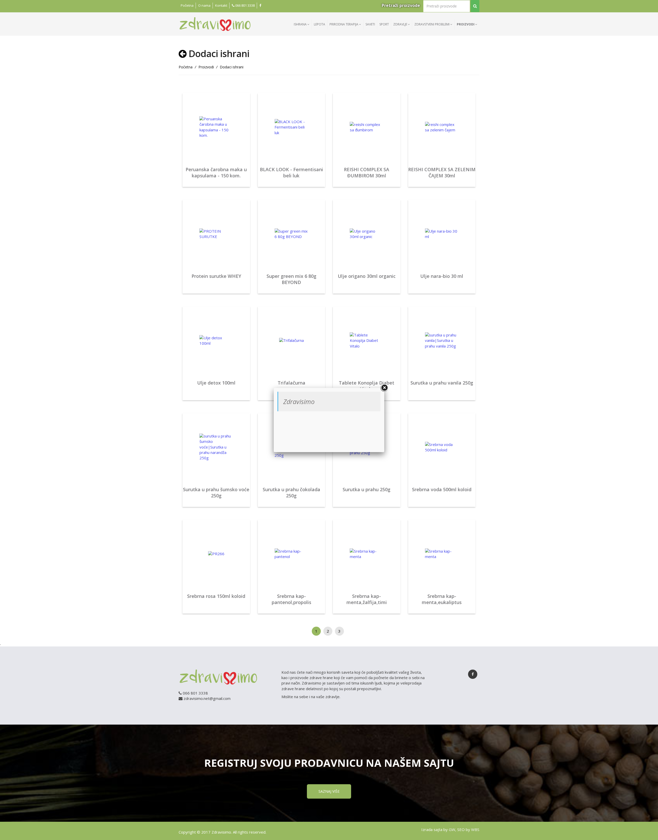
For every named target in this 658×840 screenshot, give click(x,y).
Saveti (370, 24)
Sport (384, 24)
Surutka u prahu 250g (366, 489)
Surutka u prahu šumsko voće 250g (216, 492)
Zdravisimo (299, 401)
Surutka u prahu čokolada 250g (291, 492)
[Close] (384, 387)
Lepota (319, 24)
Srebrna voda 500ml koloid (441, 489)
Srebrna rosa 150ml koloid (216, 596)
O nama (204, 5)
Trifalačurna (291, 383)
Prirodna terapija (344, 24)
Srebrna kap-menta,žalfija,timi (366, 599)
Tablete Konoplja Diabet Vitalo (366, 386)
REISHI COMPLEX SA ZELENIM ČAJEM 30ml (442, 172)
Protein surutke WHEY (216, 276)
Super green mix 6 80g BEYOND (291, 279)
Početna (187, 5)
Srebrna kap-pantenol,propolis (291, 599)
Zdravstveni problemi (432, 24)
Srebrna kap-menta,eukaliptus (442, 599)
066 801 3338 (244, 5)
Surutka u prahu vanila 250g (441, 383)
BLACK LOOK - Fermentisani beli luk (291, 172)
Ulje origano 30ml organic (367, 276)
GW (452, 829)
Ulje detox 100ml (216, 383)
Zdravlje (400, 24)
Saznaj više (329, 791)
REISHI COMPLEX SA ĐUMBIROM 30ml (366, 172)
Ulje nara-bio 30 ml (441, 276)
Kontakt (221, 5)
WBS (475, 829)
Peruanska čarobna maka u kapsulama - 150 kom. (216, 172)
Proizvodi (466, 24)
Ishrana (300, 24)
